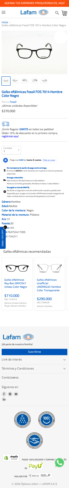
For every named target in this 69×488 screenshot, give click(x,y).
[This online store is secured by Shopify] (11, 460)
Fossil (13, 102)
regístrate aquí (10, 136)
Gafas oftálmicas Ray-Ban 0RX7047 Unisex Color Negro (15, 283)
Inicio (5, 22)
